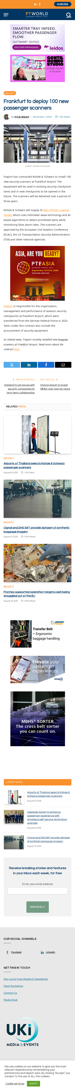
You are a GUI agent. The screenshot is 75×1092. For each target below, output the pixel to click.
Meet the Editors (13, 986)
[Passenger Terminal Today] (37, 15)
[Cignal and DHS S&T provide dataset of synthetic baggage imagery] (37, 499)
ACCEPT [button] (33, 1083)
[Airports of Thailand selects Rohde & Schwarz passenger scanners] (37, 434)
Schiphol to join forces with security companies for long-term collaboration (19, 389)
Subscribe (62, 4)
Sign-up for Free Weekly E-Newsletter (26, 979)
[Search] (68, 15)
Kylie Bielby (22, 117)
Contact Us (10, 993)
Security (10, 93)
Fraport (8, 306)
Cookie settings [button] (14, 1083)
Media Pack (10, 1000)
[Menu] (6, 15)
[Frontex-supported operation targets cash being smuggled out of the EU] (37, 563)
